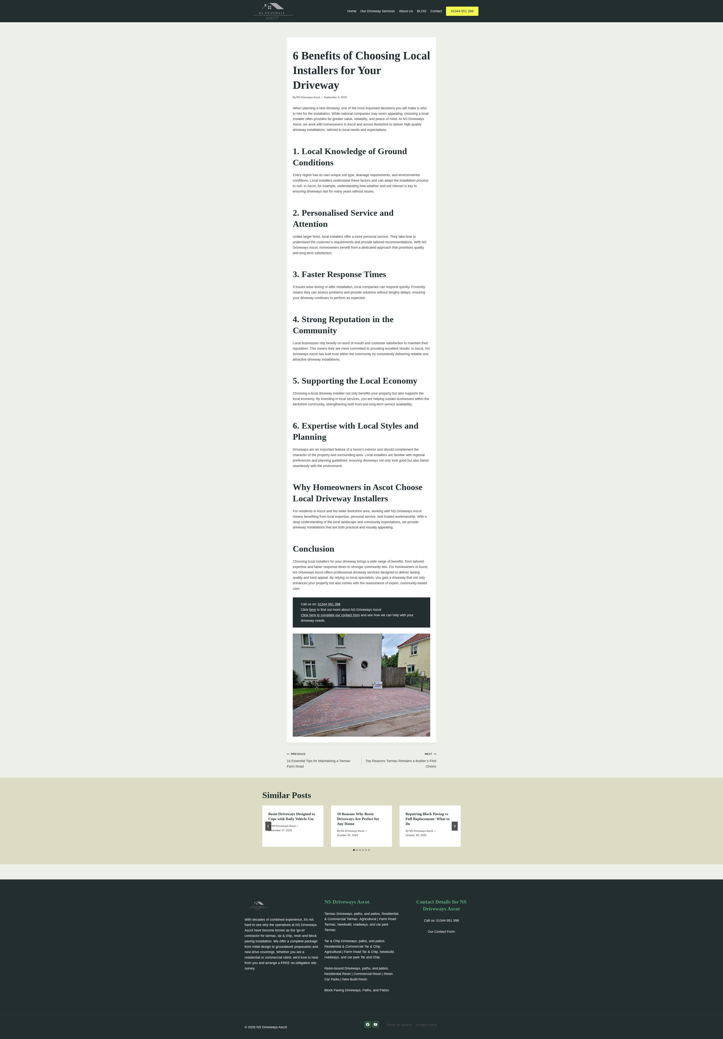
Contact (436, 11)
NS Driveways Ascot (308, 97)
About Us (406, 11)
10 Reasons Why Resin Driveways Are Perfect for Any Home (358, 819)
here (312, 610)
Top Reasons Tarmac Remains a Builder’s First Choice (401, 760)
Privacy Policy (426, 1025)
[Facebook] (367, 1024)
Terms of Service (399, 1025)
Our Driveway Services (377, 11)
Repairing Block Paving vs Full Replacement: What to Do (428, 819)
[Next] (455, 826)
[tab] (354, 850)
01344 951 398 (462, 11)
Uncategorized (304, 45)
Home (351, 11)
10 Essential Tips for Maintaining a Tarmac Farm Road (318, 760)
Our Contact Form (441, 931)
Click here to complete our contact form (330, 615)
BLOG (421, 11)
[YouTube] (375, 1024)
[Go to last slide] (268, 826)
